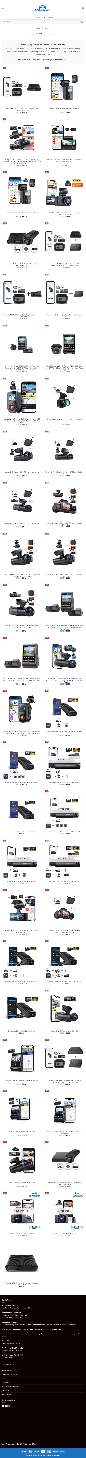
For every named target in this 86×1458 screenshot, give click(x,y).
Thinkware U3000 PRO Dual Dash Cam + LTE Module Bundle (64, 316)
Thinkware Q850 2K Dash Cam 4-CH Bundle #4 (64, 782)
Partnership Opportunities (11, 1386)
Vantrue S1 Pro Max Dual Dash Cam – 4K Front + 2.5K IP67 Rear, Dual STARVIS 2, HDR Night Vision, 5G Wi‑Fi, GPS (22, 421)
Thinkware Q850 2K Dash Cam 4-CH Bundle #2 (21, 881)
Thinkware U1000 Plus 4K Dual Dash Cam (21, 1031)
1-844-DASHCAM (8, 1350)
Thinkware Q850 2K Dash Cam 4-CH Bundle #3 (64, 832)
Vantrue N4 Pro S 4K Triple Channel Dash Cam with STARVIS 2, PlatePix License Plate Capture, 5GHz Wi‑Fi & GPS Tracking (64, 680)
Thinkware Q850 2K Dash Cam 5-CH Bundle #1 (64, 881)
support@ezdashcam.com (11, 1343)
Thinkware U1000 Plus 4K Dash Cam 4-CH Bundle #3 (21, 782)
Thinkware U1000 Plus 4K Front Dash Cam (22, 832)
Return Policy (6, 1394)
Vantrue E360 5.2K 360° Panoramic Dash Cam (64, 109)
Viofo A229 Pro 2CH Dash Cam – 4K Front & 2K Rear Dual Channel (64, 1132)
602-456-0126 (7, 1357)
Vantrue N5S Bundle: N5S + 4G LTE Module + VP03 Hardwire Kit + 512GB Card (22, 626)
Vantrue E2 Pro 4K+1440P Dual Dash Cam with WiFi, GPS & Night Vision (64, 213)
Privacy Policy (6, 1370)
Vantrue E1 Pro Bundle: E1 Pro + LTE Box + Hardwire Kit (64, 419)
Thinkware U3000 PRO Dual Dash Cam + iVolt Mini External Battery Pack (21, 109)
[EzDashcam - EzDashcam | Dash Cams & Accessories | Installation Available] (43, 8)
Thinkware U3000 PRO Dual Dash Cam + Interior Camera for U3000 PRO (21, 316)
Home (38, 28)
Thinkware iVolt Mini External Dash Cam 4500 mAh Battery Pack (21, 1284)
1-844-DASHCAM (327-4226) (44, 18)
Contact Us (6, 1390)
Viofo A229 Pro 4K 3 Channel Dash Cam (22, 1131)
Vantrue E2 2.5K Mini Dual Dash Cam (64, 1234)
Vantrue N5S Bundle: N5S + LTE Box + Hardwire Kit (22, 523)
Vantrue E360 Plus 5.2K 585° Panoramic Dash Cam (22, 213)
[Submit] (81, 22)
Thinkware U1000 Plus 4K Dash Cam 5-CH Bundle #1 (64, 982)
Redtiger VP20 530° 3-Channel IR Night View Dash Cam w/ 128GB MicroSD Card (64, 160)
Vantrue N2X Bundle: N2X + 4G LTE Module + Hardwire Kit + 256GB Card (64, 524)
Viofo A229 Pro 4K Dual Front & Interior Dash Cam (21, 1080)
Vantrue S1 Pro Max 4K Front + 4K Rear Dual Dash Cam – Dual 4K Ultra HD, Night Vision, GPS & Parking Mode (21, 732)
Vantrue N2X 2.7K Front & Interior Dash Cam (64, 1031)
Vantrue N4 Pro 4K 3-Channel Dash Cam (22, 1183)
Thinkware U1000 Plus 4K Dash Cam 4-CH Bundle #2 (64, 731)
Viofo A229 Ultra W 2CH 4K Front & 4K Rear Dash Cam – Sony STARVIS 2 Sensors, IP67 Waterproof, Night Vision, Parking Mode (64, 368)
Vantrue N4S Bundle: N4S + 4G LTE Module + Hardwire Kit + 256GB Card (64, 575)
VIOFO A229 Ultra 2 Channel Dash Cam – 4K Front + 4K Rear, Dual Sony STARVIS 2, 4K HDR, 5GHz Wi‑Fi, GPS (21, 679)
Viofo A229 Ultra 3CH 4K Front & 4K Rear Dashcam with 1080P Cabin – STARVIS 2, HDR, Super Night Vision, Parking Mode (64, 627)
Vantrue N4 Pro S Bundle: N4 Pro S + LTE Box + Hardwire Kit (64, 473)
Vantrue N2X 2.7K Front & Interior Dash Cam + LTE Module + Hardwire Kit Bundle (64, 931)
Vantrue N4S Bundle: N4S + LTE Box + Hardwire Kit (22, 472)
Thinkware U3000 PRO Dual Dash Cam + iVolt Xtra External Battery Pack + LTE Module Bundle (64, 1081)
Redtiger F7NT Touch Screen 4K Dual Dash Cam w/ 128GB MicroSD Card (22, 931)
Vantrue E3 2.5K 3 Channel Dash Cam (21, 1234)
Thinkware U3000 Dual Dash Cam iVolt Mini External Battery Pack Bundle (22, 265)
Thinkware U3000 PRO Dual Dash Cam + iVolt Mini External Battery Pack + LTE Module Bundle (64, 265)
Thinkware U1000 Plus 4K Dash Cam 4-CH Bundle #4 (21, 982)
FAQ (3, 1378)
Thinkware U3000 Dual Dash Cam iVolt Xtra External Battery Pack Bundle (64, 1183)
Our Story (5, 1382)
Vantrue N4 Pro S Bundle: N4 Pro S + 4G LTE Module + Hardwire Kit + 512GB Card (22, 575)
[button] (3, 8)
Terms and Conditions (9, 1375)
